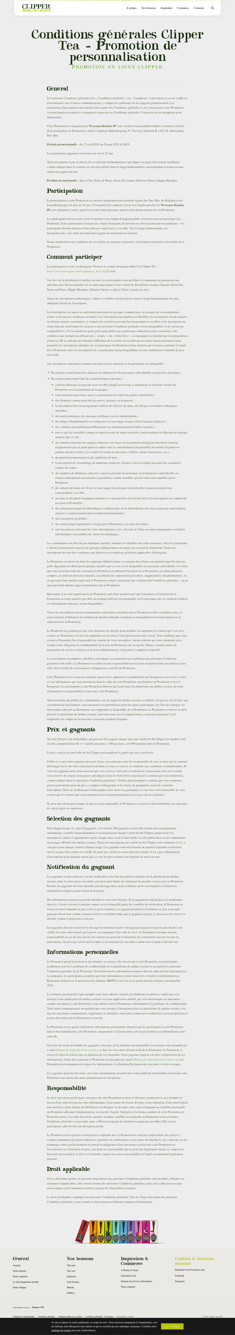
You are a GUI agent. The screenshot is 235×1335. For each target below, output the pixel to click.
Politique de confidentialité (23, 1316)
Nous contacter (128, 1286)
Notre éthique (19, 1287)
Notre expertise (20, 1276)
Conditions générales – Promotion (99, 1316)
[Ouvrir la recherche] (212, 8)
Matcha (70, 1287)
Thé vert (71, 1270)
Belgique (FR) (38, 1307)
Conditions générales (46, 1316)
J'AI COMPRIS (172, 1326)
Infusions (71, 1276)
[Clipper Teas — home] (36, 8)
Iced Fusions (73, 1281)
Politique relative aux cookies (70, 1316)
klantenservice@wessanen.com (190, 1269)
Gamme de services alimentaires (136, 1281)
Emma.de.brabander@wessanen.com (79, 1050)
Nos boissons (148, 8)
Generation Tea (128, 1275)
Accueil (16, 1265)
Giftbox (70, 1292)
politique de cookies (61, 1330)
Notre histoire (19, 1270)
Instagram (180, 1281)
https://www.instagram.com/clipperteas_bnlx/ (74, 271)
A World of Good (129, 1270)
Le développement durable (26, 1281)
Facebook (179, 1275)
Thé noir (71, 1265)
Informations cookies (125, 1316)
